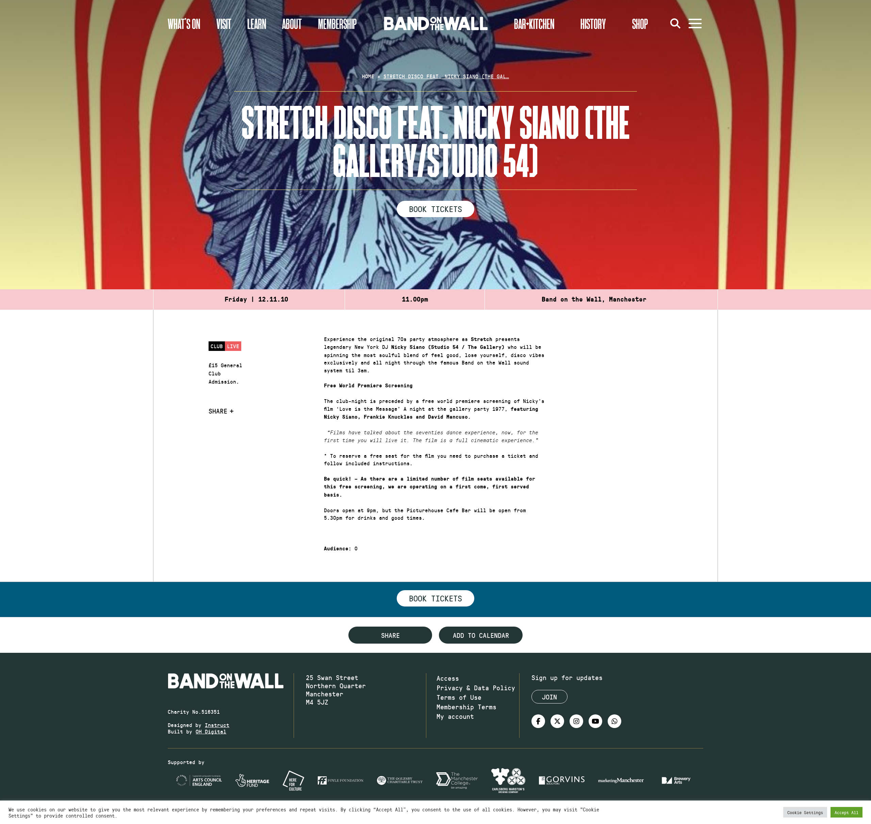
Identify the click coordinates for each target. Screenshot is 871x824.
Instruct (217, 724)
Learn (256, 23)
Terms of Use (459, 697)
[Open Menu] (695, 23)
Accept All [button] (846, 812)
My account (455, 716)
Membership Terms (466, 706)
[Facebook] (538, 721)
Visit (223, 23)
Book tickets (435, 598)
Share (218, 411)
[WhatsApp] (614, 721)
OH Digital (211, 731)
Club (217, 346)
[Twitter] (557, 721)
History (593, 23)
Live (233, 346)
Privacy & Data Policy (476, 687)
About (292, 23)
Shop (640, 23)
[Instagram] (576, 721)
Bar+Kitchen (534, 23)
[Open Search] (675, 23)
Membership (337, 23)
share (390, 635)
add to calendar (481, 635)
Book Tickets (435, 208)
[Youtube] (595, 721)
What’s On (184, 23)
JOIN (549, 696)
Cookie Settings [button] (805, 812)
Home (368, 76)
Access (448, 678)
